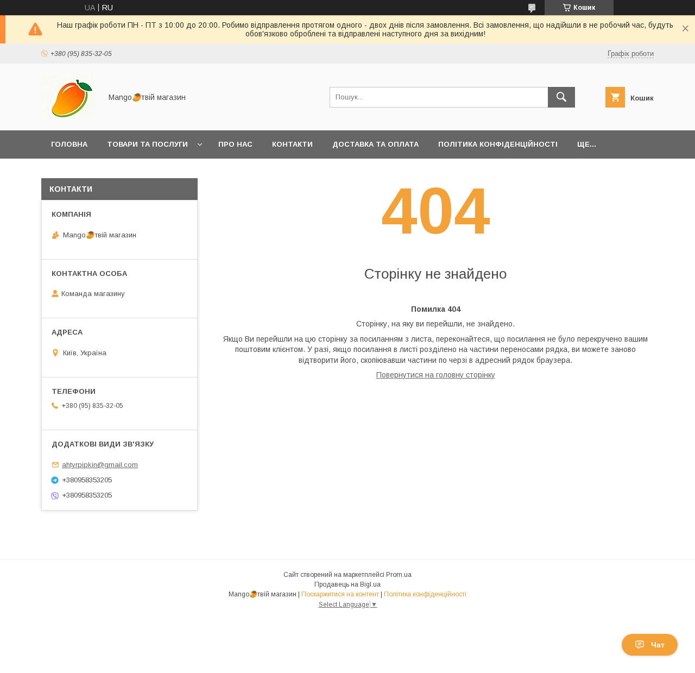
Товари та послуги (147, 144)
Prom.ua (399, 574)
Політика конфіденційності (498, 144)
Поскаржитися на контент (340, 594)
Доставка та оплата (375, 144)
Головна (69, 144)
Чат (658, 644)
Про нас (235, 144)
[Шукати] (561, 97)
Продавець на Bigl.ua (347, 584)
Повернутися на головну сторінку (435, 374)
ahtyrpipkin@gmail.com (100, 465)
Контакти (292, 144)
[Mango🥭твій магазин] (68, 116)
